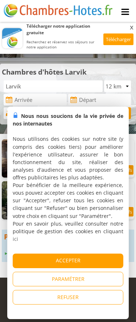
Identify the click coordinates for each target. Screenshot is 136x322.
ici (15, 238)
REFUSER (68, 297)
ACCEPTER (68, 260)
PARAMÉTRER (68, 278)
